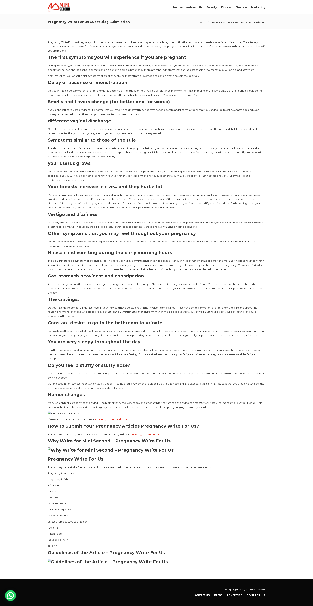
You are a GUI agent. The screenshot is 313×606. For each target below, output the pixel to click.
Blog (218, 595)
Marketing (258, 7)
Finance (241, 7)
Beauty (212, 7)
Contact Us (255, 595)
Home (203, 22)
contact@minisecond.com (111, 419)
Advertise (234, 595)
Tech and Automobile (187, 7)
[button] (10, 595)
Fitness (226, 7)
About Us (202, 595)
